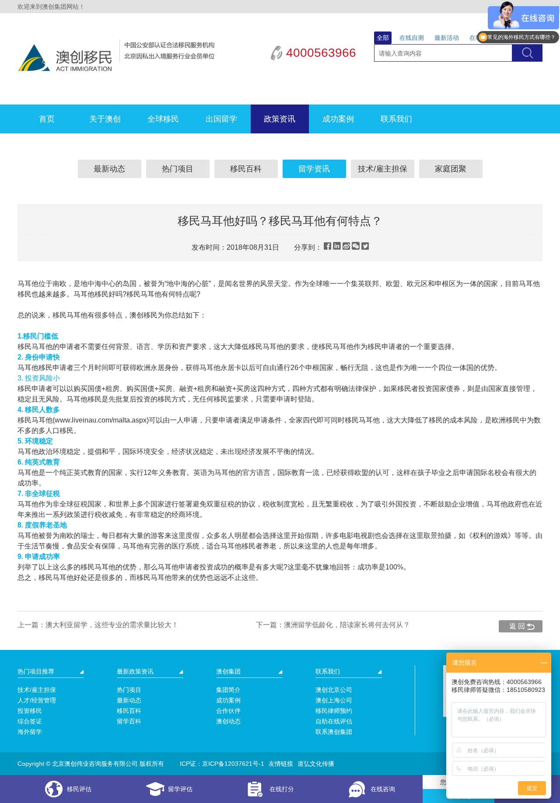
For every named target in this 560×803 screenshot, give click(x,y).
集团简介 (228, 689)
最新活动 (446, 37)
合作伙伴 (228, 710)
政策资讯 (279, 119)
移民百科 (246, 168)
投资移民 (30, 710)
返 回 (517, 626)
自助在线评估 (333, 721)
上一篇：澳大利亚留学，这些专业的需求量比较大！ (98, 624)
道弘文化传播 (316, 763)
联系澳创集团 (333, 731)
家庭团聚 (450, 168)
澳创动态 (228, 721)
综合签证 (30, 721)
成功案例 (338, 119)
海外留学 (30, 731)
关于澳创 (105, 119)
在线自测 (411, 37)
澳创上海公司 (333, 700)
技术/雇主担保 (382, 168)
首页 (47, 119)
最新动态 (109, 168)
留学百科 (129, 721)
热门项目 (177, 168)
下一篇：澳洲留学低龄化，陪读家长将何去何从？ (333, 624)
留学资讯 (314, 168)
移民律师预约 (333, 710)
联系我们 (396, 119)
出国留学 (221, 119)
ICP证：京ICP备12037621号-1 (222, 763)
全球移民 (163, 119)
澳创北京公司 (333, 689)
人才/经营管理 (37, 700)
